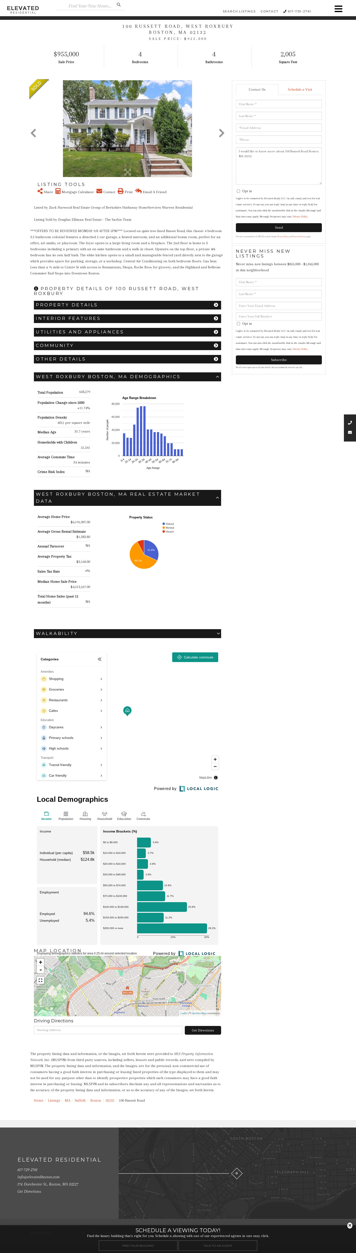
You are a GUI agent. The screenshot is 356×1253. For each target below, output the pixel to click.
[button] (119, 4)
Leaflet (183, 1013)
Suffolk (80, 1100)
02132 (110, 1100)
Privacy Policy (300, 216)
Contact (270, 11)
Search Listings (239, 11)
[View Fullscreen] (40, 980)
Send (279, 227)
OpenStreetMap (199, 1013)
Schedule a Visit (300, 89)
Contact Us (257, 89)
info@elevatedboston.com (38, 1176)
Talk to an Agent (217, 1245)
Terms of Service (299, 237)
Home (38, 1100)
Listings (54, 1100)
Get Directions (203, 1030)
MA (67, 1100)
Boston (95, 1100)
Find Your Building (138, 1245)
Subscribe (279, 360)
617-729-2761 (299, 11)
